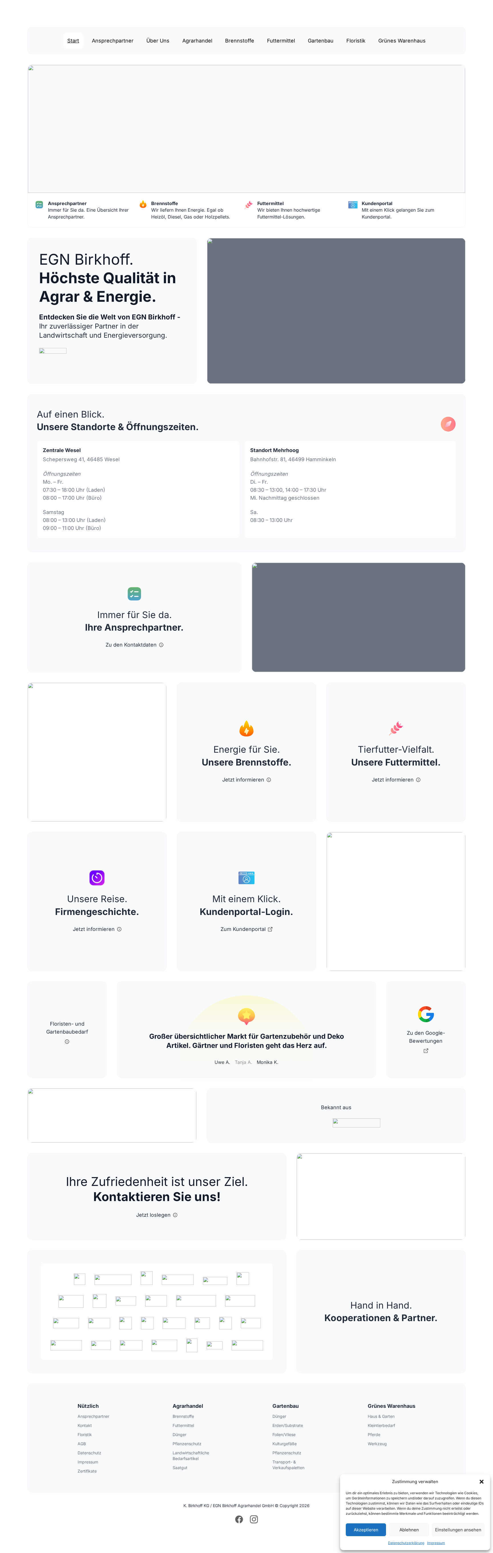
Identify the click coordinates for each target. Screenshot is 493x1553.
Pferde (374, 1434)
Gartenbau (321, 41)
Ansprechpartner (113, 41)
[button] (481, 1482)
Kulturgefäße (284, 1443)
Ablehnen (409, 1529)
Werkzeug (377, 1443)
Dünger (179, 1434)
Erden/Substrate (287, 1425)
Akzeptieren (366, 1529)
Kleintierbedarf (381, 1425)
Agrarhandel (197, 41)
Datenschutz (89, 1452)
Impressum (436, 1543)
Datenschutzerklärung (406, 1543)
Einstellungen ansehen (458, 1529)
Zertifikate (87, 1471)
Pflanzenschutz (187, 1443)
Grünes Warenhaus (402, 41)
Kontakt (85, 1425)
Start (73, 41)
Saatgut (180, 1467)
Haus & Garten (381, 1416)
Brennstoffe (239, 41)
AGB (82, 1443)
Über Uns (157, 41)
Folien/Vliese (284, 1434)
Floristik (355, 41)
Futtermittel (281, 41)
